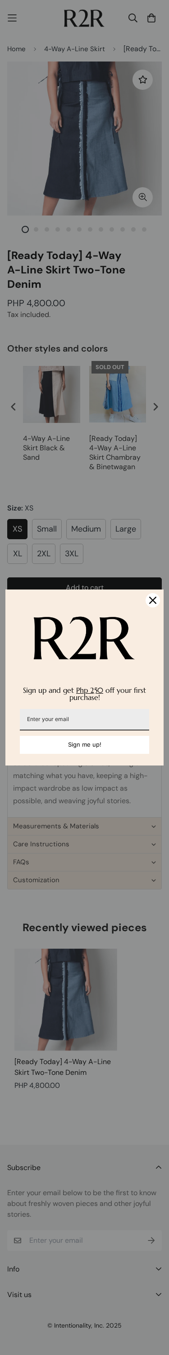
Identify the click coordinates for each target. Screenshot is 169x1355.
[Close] (153, 600)
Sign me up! (84, 744)
